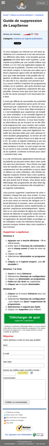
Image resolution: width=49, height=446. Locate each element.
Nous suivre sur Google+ (15, 420)
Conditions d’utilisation (25, 444)
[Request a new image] (31, 373)
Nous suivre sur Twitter (14, 415)
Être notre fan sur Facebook (16, 417)
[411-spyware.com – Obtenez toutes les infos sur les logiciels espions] (21, 5)
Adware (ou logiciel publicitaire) (22, 15)
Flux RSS (9, 423)
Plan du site (40, 444)
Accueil (5, 15)
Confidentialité (9, 444)
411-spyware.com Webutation (18, 434)
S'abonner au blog (12, 412)
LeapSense (39, 15)
